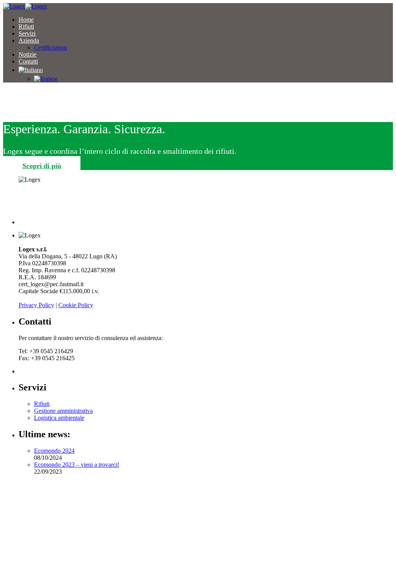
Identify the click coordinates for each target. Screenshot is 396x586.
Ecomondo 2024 (54, 450)
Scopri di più (41, 166)
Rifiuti (42, 403)
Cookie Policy (75, 305)
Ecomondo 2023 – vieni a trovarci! (76, 464)
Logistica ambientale (59, 417)
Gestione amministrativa (63, 410)
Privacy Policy (36, 305)
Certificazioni (50, 47)
